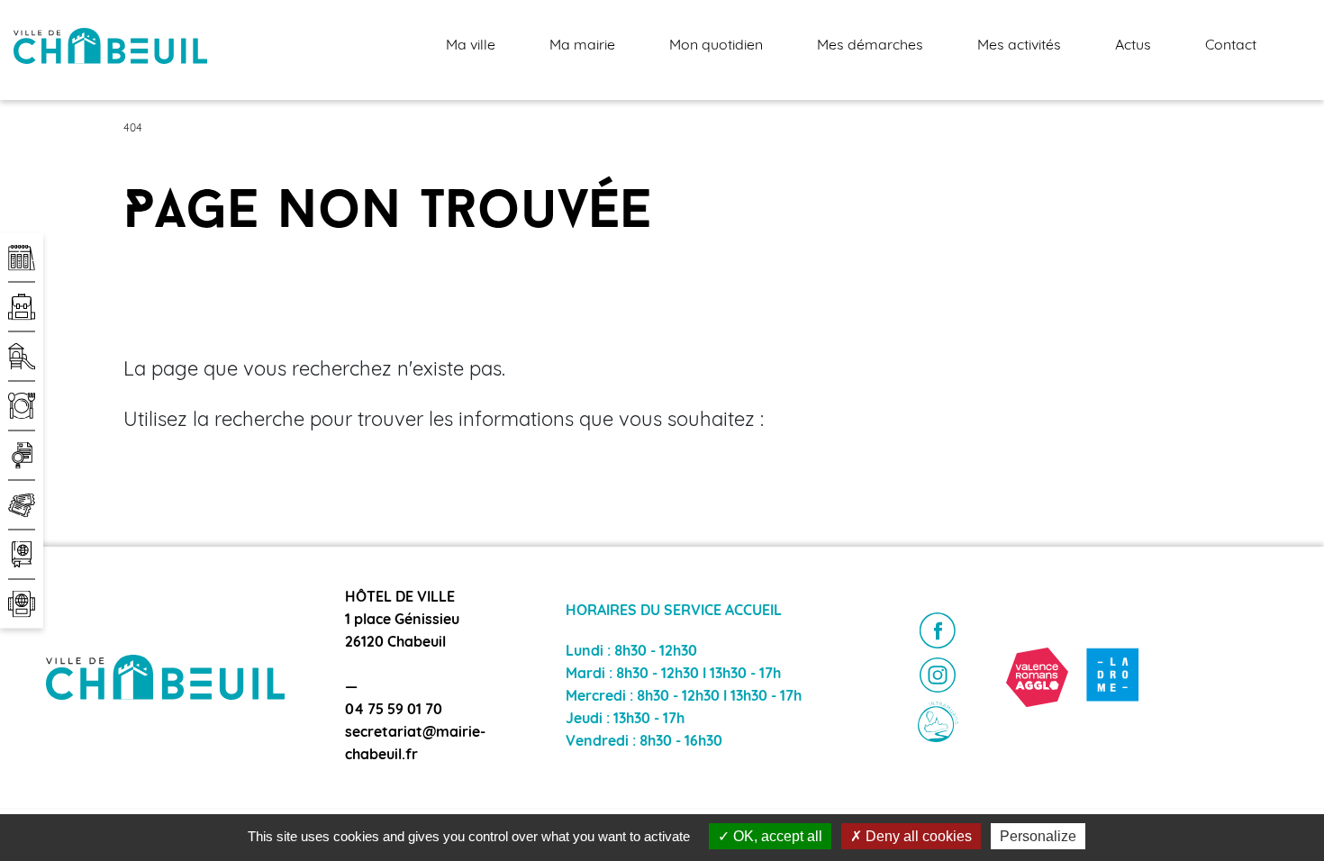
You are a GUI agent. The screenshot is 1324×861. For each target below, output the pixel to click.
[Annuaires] (21, 554)
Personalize (1038, 836)
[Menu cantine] (21, 406)
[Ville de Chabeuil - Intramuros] (938, 722)
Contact (1230, 46)
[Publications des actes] (21, 455)
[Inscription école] (21, 307)
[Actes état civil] (21, 604)
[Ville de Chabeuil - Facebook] (938, 630)
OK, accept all (776, 836)
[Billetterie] (21, 505)
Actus (1133, 46)
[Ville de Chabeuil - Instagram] (938, 675)
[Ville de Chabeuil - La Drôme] (1112, 677)
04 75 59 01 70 (393, 710)
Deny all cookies (917, 836)
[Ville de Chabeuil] (110, 46)
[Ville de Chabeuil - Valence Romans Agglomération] (1037, 677)
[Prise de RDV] (21, 257)
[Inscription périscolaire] (21, 356)
